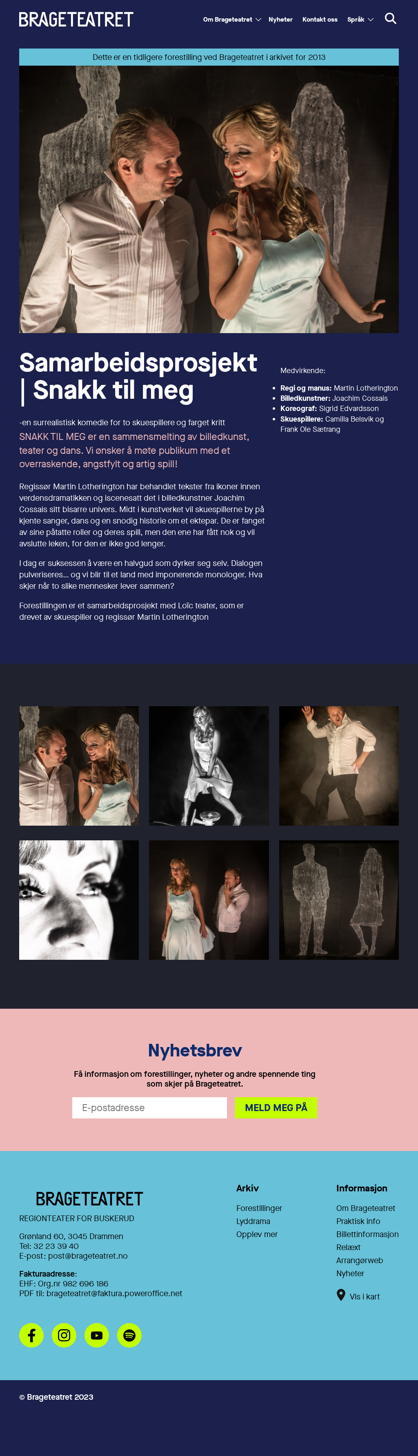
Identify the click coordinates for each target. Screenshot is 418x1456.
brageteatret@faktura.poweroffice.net (114, 1293)
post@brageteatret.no (88, 1256)
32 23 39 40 (56, 1246)
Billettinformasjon (367, 1234)
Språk (356, 19)
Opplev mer (257, 1234)
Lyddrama (253, 1221)
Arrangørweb (359, 1260)
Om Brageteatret (227, 19)
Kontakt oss (320, 19)
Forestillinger (259, 1208)
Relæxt (348, 1247)
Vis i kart (365, 1296)
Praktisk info (358, 1221)
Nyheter (281, 19)
